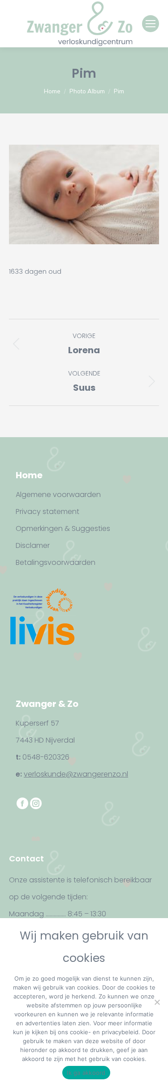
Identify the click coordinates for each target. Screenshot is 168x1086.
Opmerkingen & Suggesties (63, 528)
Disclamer (33, 545)
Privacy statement (47, 511)
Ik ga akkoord (86, 1072)
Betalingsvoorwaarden (55, 562)
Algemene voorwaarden (58, 494)
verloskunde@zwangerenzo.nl (76, 774)
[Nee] (156, 1002)
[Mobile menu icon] (150, 23)
